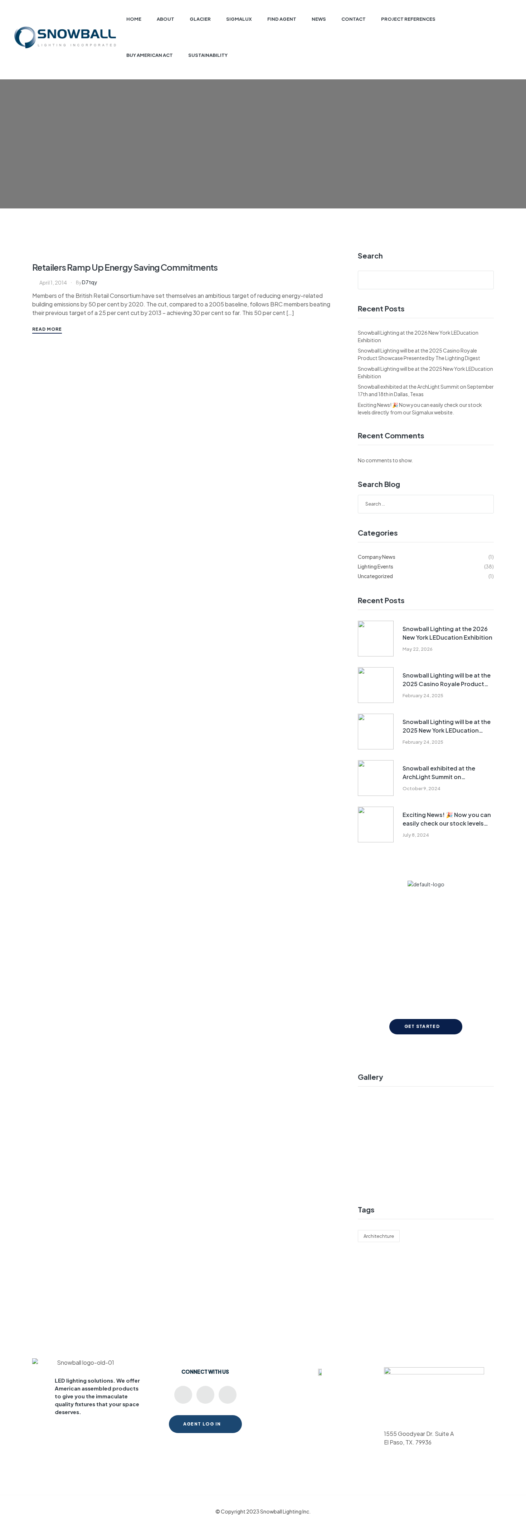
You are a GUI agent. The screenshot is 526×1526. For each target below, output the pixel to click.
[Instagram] (228, 1395)
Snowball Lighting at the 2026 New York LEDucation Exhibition (447, 633)
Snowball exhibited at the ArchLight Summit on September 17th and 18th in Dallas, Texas (440, 772)
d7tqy (89, 282)
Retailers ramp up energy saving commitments (125, 267)
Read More (47, 329)
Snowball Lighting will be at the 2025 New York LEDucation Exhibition (447, 726)
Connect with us (205, 1371)
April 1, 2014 (53, 282)
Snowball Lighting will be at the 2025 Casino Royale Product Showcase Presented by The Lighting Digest (447, 679)
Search (370, 255)
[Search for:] (426, 503)
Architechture (379, 1236)
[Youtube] (183, 1395)
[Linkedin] (205, 1395)
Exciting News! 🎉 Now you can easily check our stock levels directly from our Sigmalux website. (447, 819)
